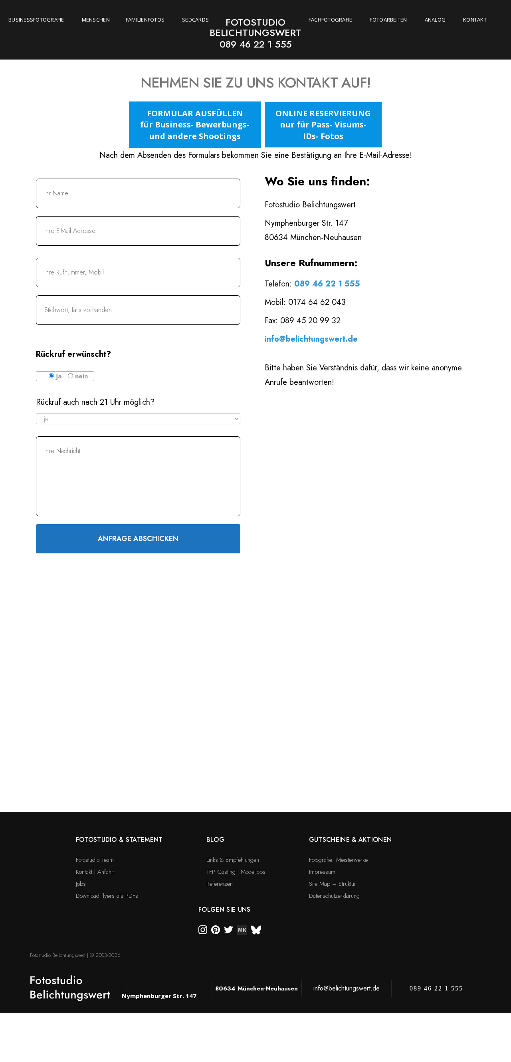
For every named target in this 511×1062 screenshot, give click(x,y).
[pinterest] (215, 929)
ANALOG (435, 19)
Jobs (81, 883)
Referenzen (219, 883)
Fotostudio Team (95, 859)
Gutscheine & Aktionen (350, 839)
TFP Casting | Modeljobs (235, 871)
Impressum (322, 871)
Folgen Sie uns (224, 909)
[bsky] (256, 929)
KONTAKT (475, 19)
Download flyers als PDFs (107, 895)
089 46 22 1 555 (256, 44)
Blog (215, 839)
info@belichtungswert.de (311, 339)
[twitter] (228, 929)
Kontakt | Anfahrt (95, 871)
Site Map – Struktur (332, 883)
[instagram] (202, 929)
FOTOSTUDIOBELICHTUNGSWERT (255, 27)
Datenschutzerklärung (334, 895)
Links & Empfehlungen (232, 859)
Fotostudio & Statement (119, 839)
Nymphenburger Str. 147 (159, 996)
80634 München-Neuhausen (256, 988)
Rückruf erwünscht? (73, 354)
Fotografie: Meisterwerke (338, 859)
